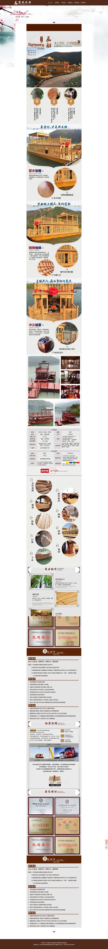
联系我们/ (64, 942)
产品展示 (63, 2)
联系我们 (83, 2)
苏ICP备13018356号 (69, 944)
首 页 (50, 2)
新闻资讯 (70, 2)
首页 (22, 16)
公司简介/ (43, 942)
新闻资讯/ (54, 942)
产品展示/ (48, 942)
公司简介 (56, 2)
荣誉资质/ (59, 942)
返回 (54, 931)
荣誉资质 (76, 2)
